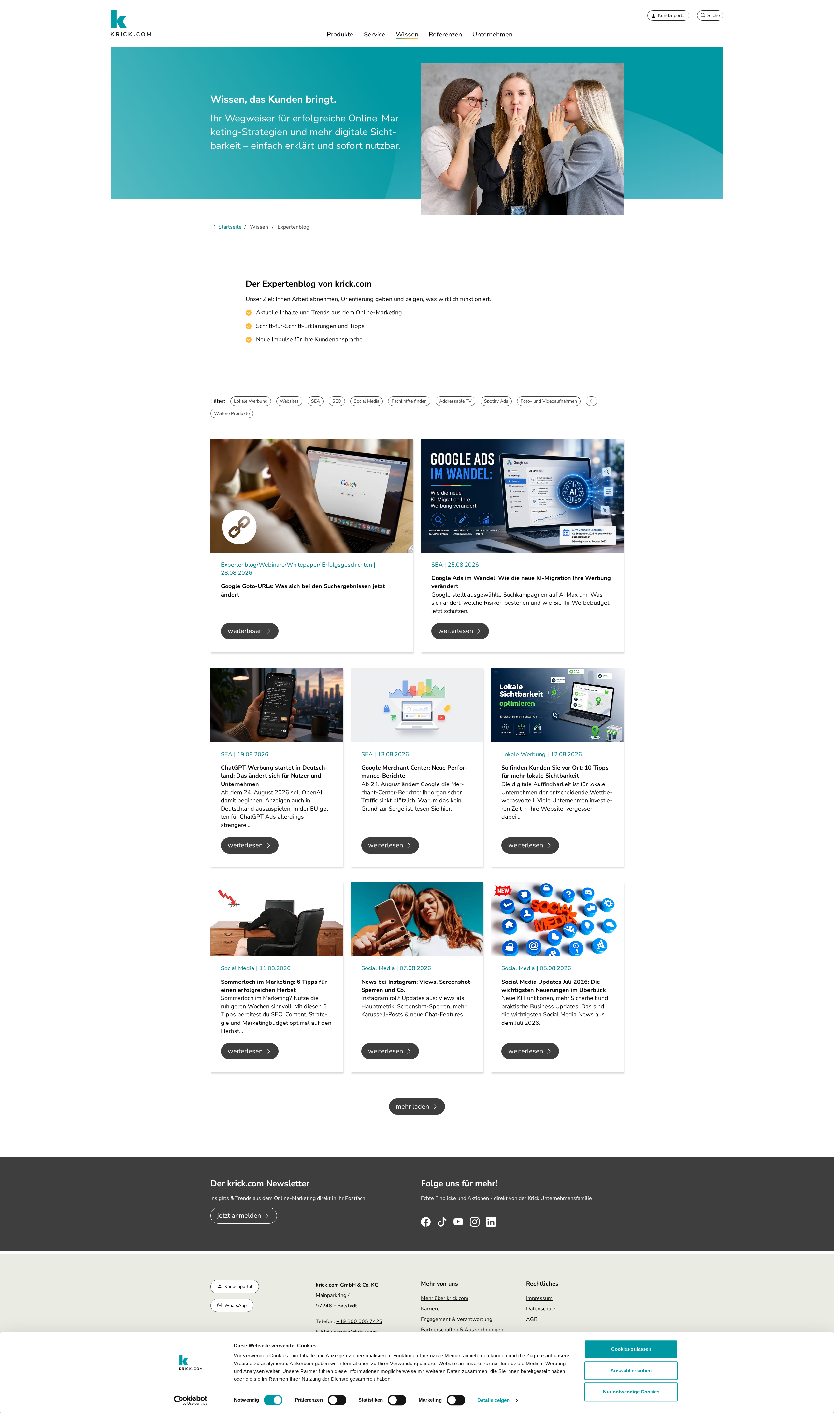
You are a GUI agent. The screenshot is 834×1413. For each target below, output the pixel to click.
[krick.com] (131, 23)
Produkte (340, 34)
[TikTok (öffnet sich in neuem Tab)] (442, 1220)
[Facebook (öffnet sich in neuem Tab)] (426, 1220)
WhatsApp (235, 1305)
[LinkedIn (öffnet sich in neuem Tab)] (491, 1220)
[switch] (337, 1400)
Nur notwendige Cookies (631, 1391)
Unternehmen (492, 34)
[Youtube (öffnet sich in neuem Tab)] (458, 1220)
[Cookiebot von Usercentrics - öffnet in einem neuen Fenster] (190, 1400)
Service (374, 34)
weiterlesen (245, 631)
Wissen (407, 34)
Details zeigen (493, 1400)
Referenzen (445, 34)
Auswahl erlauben (631, 1370)
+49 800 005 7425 (359, 1321)
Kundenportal (238, 1286)
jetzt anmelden (239, 1215)
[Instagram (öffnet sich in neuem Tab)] (475, 1220)
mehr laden (412, 1106)
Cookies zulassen (631, 1349)
